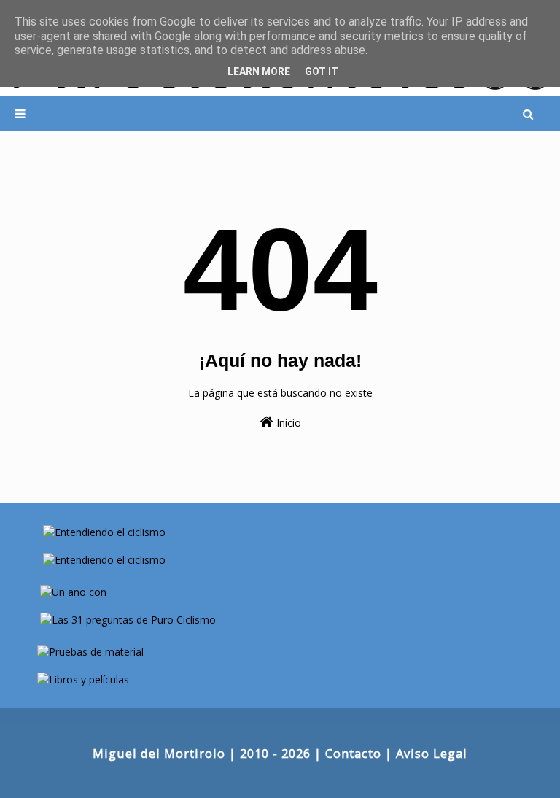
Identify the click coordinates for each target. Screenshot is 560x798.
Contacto (353, 753)
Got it (321, 71)
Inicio (287, 423)
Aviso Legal (431, 753)
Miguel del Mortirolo (159, 753)
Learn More (259, 71)
